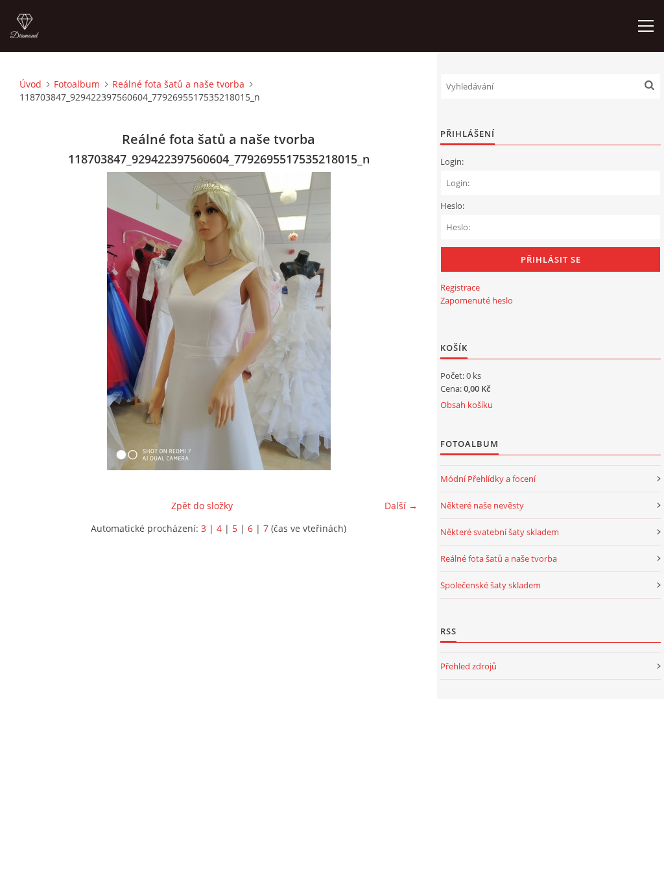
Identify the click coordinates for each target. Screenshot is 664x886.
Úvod (30, 84)
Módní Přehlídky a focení (488, 479)
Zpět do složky (202, 505)
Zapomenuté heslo (476, 300)
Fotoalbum (77, 84)
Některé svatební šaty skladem (499, 532)
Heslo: (452, 205)
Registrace (460, 287)
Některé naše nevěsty (482, 505)
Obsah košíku (466, 405)
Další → (401, 505)
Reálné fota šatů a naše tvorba (178, 84)
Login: (452, 161)
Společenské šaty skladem (490, 585)
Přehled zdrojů (468, 666)
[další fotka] (396, 321)
